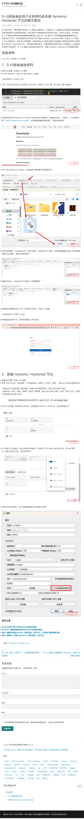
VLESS (51, 771)
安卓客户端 (72, 775)
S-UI (27, 643)
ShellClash (22, 768)
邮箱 (4, 703)
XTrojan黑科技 (12, 3)
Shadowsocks (66, 765)
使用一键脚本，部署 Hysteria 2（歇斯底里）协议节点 (23, 635)
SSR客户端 (53, 768)
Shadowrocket (52, 765)
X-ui (16, 775)
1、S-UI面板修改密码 (14, 796)
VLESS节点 (61, 771)
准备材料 (9, 792)
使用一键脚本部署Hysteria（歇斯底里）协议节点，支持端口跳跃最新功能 (31, 632)
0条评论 (34, 25)
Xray (22, 775)
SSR (44, 768)
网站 (3, 712)
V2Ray (14, 771)
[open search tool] (77, 5)
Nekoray (8, 765)
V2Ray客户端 (41, 771)
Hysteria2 (21, 643)
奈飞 (63, 775)
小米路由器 (20, 778)
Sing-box (32, 768)
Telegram (72, 768)
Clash (7, 761)
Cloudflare (54, 761)
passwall (26, 765)
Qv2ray (34, 765)
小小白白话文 (9, 778)
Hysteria (12, 643)
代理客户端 (46, 775)
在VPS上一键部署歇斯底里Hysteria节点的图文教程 (22, 630)
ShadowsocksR (10, 768)
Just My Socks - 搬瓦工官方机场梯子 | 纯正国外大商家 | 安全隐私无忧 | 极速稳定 (36, 750)
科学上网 (27, 25)
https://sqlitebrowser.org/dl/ (17, 120)
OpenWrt (17, 765)
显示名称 (5, 693)
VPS (69, 771)
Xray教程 (30, 775)
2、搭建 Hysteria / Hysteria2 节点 (19, 800)
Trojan (7, 771)
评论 (4, 673)
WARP (76, 771)
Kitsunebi (73, 761)
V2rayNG (31, 771)
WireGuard (8, 775)
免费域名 (56, 775)
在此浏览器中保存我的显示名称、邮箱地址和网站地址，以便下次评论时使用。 (35, 722)
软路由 (45, 778)
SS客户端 (63, 768)
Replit (42, 765)
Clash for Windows (33, 761)
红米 (38, 778)
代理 (37, 775)
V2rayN (22, 771)
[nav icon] (81, 5)
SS (39, 768)
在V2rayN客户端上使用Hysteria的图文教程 (19, 627)
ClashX (45, 761)
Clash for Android (18, 761)
